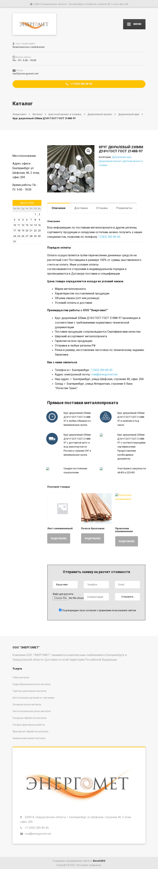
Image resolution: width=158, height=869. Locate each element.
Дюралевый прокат (110, 161)
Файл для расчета (63, 594)
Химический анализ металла (29, 738)
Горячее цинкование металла (29, 690)
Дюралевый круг (121, 157)
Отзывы (102, 208)
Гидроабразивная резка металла (31, 684)
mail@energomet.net (104, 374)
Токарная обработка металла (29, 717)
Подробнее (59, 538)
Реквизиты (124, 208)
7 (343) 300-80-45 (109, 236)
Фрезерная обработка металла (30, 731)
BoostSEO (99, 860)
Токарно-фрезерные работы (29, 724)
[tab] (58, 208)
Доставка (81, 208)
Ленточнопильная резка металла (32, 711)
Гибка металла (21, 677)
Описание (59, 208)
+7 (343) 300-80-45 (81, 83)
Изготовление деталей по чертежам (33, 697)
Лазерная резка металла (27, 704)
